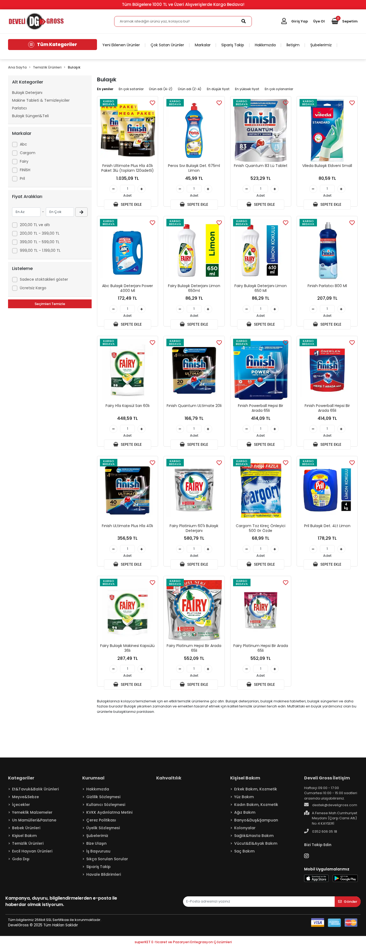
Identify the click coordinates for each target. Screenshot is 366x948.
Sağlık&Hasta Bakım (254, 835)
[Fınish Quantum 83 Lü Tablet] (260, 130)
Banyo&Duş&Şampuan (256, 820)
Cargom (27, 152)
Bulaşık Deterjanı (27, 92)
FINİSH (25, 170)
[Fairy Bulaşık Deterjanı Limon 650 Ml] (260, 250)
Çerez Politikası (101, 820)
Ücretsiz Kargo (33, 288)
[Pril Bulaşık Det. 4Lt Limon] (327, 490)
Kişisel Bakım (24, 835)
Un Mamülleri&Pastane (34, 820)
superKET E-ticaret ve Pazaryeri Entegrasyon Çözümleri (183, 942)
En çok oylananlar (279, 89)
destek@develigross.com (334, 805)
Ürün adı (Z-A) (189, 89)
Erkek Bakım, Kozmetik (255, 789)
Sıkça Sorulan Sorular (107, 859)
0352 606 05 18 (324, 831)
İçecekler (21, 804)
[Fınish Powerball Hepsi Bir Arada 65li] (260, 370)
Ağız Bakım (244, 812)
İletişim (293, 45)
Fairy (24, 161)
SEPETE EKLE (131, 204)
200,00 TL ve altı (35, 224)
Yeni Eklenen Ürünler (121, 45)
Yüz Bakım (244, 796)
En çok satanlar (131, 89)
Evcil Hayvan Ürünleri (32, 851)
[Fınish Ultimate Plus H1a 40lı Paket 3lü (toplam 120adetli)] (127, 130)
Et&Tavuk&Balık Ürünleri (35, 789)
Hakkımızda (265, 45)
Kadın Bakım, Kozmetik (256, 804)
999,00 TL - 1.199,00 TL (40, 250)
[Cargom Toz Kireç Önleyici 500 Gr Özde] (260, 490)
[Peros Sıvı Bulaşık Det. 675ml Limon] (194, 130)
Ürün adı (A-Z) (161, 89)
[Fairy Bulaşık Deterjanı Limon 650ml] (194, 250)
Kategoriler (21, 778)
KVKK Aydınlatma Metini (109, 812)
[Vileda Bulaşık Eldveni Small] (327, 130)
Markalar (203, 45)
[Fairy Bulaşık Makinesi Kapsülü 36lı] (127, 610)
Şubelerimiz (321, 45)
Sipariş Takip (232, 45)
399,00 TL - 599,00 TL (39, 242)
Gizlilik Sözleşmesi (103, 796)
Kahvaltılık (168, 778)
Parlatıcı (19, 108)
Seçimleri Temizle (50, 303)
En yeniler (105, 89)
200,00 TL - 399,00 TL (39, 233)
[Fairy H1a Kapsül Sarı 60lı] (127, 370)
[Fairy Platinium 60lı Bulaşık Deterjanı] (194, 490)
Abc (23, 144)
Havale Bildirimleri (103, 874)
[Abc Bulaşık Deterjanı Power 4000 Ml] (127, 250)
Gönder (350, 901)
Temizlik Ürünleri (27, 843)
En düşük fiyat (218, 89)
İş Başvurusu (98, 851)
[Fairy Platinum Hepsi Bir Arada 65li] (194, 610)
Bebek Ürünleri (26, 828)
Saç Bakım (244, 851)
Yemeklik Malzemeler (32, 812)
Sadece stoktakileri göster (44, 279)
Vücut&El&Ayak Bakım (255, 843)
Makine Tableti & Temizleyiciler (41, 100)
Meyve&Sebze (25, 796)
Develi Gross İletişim (327, 778)
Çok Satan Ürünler (167, 45)
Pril (22, 178)
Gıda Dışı (20, 859)
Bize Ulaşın (96, 843)
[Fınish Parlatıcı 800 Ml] (327, 250)
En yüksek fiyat (247, 89)
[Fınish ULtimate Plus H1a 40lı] (127, 490)
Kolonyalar (245, 828)
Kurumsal (93, 778)
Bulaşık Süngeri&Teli (30, 116)
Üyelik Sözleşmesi (103, 828)
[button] (344, 21)
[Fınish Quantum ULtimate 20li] (194, 370)
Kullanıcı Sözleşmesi (105, 804)
